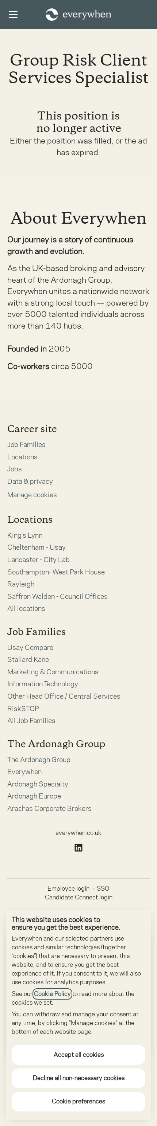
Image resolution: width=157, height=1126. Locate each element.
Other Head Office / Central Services (63, 696)
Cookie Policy (52, 994)
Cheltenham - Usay (36, 547)
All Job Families (31, 720)
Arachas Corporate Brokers (49, 808)
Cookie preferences (78, 1101)
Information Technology (42, 683)
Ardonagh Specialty (37, 784)
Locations (22, 457)
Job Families (26, 444)
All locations (26, 608)
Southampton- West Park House (56, 572)
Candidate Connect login (78, 897)
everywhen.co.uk (78, 833)
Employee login (68, 888)
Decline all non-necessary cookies (79, 1078)
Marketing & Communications (53, 671)
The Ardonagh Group (38, 759)
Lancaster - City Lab (38, 559)
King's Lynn (24, 535)
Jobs (14, 469)
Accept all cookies (79, 1055)
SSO (103, 888)
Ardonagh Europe (34, 796)
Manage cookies (32, 494)
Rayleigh (20, 584)
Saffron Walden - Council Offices (57, 596)
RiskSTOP (23, 708)
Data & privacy (30, 481)
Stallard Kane (28, 659)
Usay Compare (30, 647)
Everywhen (24, 771)
